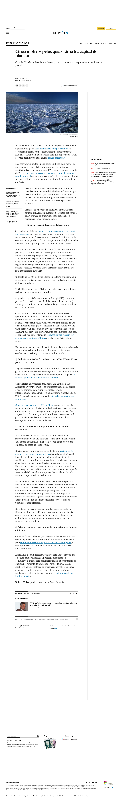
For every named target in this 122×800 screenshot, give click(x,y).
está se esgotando (56, 157)
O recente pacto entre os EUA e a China (34, 405)
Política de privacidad (41, 795)
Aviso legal (24, 795)
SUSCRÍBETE (101, 28)
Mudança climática (52, 619)
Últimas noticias (96, 159)
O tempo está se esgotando (11, 222)
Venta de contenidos (16, 795)
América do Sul (64, 619)
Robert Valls (20, 78)
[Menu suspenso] (7, 33)
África (91, 43)
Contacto (8, 795)
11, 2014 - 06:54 (25, 80)
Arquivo (47, 736)
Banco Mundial (28, 619)
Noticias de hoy (84, 795)
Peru (21, 619)
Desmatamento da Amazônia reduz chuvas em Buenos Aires (12, 204)
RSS (75, 795)
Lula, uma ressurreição (102, 169)
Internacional (17, 43)
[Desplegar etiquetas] (77, 619)
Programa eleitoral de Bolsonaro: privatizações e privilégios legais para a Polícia (103, 182)
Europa (97, 43)
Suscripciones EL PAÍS (55, 795)
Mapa (48, 795)
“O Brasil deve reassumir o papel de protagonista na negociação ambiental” (53, 604)
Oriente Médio (104, 43)
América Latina (84, 43)
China (110, 43)
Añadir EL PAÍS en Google (70, 85)
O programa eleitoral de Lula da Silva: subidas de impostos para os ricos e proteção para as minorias (103, 174)
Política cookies (31, 795)
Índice (78, 795)
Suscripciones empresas (68, 795)
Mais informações (20, 628)
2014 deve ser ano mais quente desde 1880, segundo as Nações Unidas (12, 214)
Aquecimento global (40, 619)
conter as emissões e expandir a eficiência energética (45, 542)
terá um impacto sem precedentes (51, 148)
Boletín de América (14, 740)
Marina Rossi (33, 608)
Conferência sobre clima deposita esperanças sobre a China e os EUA (13, 194)
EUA (115, 43)
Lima (16, 619)
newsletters (11, 736)
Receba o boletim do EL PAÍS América (29, 593)
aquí (55, 628)
